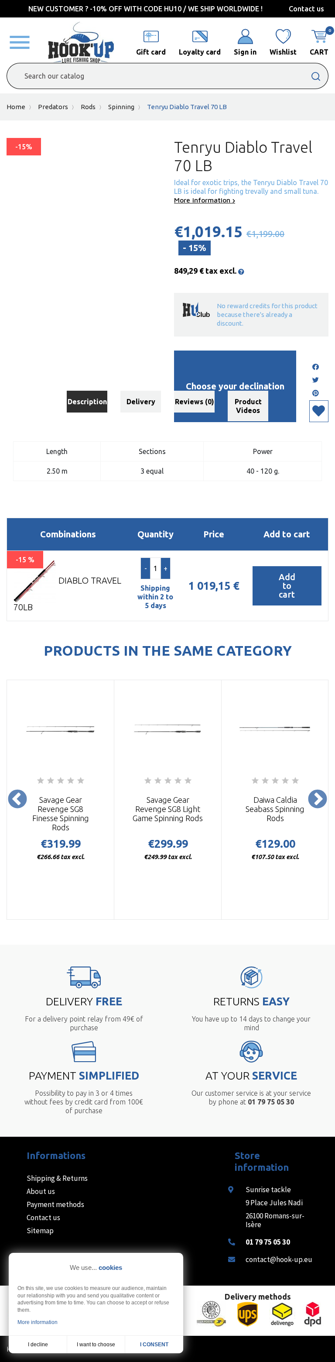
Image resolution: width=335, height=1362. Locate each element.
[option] (60, 800)
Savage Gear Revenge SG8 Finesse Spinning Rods (60, 813)
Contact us (306, 9)
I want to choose (96, 1344)
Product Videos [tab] (248, 406)
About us (41, 1191)
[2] (50, 781)
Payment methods (55, 1204)
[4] (70, 781)
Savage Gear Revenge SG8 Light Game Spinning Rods (168, 808)
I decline (38, 1344)
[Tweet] (315, 380)
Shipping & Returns (57, 1178)
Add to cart (287, 585)
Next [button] (317, 800)
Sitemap (40, 1230)
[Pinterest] (315, 393)
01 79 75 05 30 (268, 1242)
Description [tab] (87, 402)
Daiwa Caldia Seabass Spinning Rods (275, 808)
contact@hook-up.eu (279, 1259)
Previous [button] (17, 800)
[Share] (315, 367)
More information (203, 200)
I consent (154, 1344)
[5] (80, 781)
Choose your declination (235, 386)
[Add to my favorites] (318, 411)
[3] (60, 781)
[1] (40, 781)
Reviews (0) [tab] (194, 402)
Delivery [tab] (140, 402)
